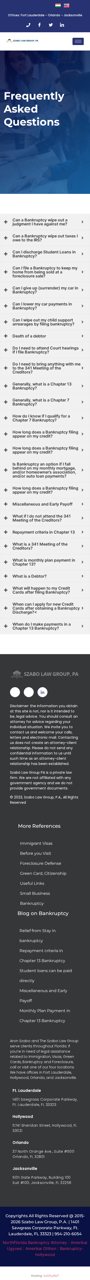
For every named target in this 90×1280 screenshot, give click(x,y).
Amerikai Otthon (41, 1248)
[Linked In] (43, 692)
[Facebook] (39, 25)
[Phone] (28, 25)
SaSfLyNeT (51, 1275)
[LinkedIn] (62, 25)
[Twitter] (50, 25)
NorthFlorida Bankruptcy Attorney (35, 1242)
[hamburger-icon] (78, 41)
